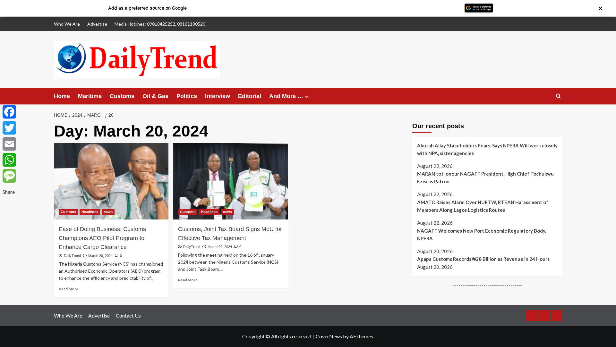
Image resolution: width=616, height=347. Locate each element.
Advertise (97, 24)
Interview (217, 96)
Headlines (89, 212)
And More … (286, 96)
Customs (122, 96)
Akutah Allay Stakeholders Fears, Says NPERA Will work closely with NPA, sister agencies (487, 149)
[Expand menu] (307, 96)
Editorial (249, 96)
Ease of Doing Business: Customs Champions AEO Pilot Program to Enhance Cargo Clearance (102, 238)
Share (9, 192)
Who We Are (67, 24)
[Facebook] (9, 112)
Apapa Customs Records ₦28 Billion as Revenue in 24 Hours (483, 259)
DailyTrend (72, 256)
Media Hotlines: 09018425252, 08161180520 (160, 24)
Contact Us (128, 315)
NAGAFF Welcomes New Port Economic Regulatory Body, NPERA (481, 234)
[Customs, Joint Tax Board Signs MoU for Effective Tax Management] (230, 181)
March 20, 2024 (100, 256)
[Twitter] (9, 128)
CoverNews (329, 336)
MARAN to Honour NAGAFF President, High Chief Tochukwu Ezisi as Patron (485, 177)
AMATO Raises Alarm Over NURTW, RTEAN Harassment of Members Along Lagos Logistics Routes (482, 206)
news (108, 212)
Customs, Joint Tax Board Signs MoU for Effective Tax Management (230, 233)
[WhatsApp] (9, 160)
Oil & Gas (155, 96)
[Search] (558, 96)
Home (62, 96)
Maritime (90, 96)
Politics (186, 96)
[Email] (9, 144)
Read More (68, 288)
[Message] (9, 176)
